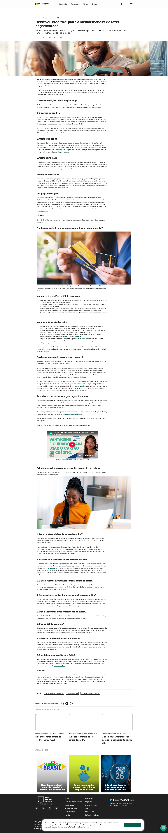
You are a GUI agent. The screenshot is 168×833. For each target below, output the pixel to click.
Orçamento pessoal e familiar (90, 693)
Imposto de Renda (91, 805)
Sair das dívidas (69, 805)
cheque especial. (63, 152)
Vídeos (85, 4)
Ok (132, 825)
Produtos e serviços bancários (54, 693)
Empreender (89, 802)
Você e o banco (89, 812)
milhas (65, 336)
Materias (42, 18)
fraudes (84, 339)
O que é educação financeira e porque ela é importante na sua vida (117, 740)
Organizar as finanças (71, 808)
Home (37, 18)
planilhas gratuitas (68, 405)
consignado (52, 568)
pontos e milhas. (59, 666)
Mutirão (67, 798)
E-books (67, 815)
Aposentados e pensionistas (73, 802)
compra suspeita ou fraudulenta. (71, 414)
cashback (78, 336)
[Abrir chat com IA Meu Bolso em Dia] (163, 828)
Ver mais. (86, 827)
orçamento (81, 386)
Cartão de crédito (72, 693)
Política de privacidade (92, 815)
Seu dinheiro (63, 4)
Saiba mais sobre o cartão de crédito (63, 554)
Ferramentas (75, 4)
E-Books (94, 4)
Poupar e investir (70, 812)
